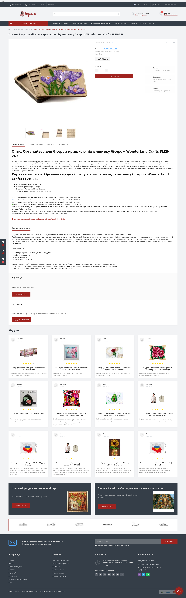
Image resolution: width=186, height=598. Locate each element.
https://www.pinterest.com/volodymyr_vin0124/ (109, 574)
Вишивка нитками (79, 23)
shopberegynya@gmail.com (148, 564)
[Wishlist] (167, 42)
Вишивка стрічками (59, 576)
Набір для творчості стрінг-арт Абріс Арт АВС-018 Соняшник (114, 464)
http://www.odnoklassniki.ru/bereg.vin (122, 574)
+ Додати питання (21, 320)
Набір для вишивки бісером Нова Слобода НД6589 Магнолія (28, 369)
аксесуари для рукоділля (23, 219)
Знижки (134, 23)
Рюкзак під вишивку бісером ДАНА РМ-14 (28, 413)
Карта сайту (13, 573)
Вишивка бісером (60, 23)
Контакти (12, 570)
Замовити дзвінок (141, 15)
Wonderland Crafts (110, 49)
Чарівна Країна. (152, 211)
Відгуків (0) (51, 144)
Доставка (51, 5)
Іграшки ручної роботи (60, 564)
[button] (3, 260)
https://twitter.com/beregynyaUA (100, 574)
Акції (10, 582)
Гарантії (156, 88)
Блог (151, 23)
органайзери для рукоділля (40, 191)
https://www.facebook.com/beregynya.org (96, 574)
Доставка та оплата (36, 144)
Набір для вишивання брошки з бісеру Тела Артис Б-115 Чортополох (114, 369)
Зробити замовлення (170, 15)
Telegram (143, 574)
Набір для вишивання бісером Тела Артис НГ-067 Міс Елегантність (71, 369)
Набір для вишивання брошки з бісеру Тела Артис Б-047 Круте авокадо (114, 414)
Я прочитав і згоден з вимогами (112, 546)
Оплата (42, 5)
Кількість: (98, 67)
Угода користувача (110, 546)
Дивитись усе (21, 505)
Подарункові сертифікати (18, 579)
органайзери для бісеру (42, 219)
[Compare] (174, 42)
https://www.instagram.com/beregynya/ (113, 574)
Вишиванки (56, 567)
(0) (113, 42)
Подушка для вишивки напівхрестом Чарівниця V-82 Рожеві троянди (157, 369)
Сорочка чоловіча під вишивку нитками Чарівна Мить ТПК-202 (157, 414)
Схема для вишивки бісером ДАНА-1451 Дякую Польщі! (28, 464)
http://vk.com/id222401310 (117, 574)
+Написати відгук (21, 294)
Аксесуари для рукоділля (100, 23)
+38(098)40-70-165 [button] (146, 560)
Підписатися (169, 542)
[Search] (118, 14)
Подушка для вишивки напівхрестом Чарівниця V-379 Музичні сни (71, 414)
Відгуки (143, 23)
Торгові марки (120, 23)
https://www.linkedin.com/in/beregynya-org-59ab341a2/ (104, 574)
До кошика (114, 76)
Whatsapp (148, 574)
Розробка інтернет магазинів (18, 591)
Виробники (13, 576)
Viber (139, 574)
